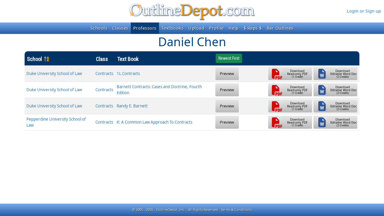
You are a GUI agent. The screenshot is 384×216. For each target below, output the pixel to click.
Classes (120, 28)
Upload (196, 28)
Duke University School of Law (54, 73)
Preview (227, 73)
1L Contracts (128, 73)
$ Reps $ (253, 28)
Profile (216, 28)
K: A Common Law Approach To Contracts (154, 122)
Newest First (228, 58)
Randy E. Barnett (132, 106)
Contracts (104, 73)
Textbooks (172, 28)
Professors (145, 28)
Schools (99, 28)
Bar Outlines (280, 28)
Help (234, 28)
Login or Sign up (364, 11)
